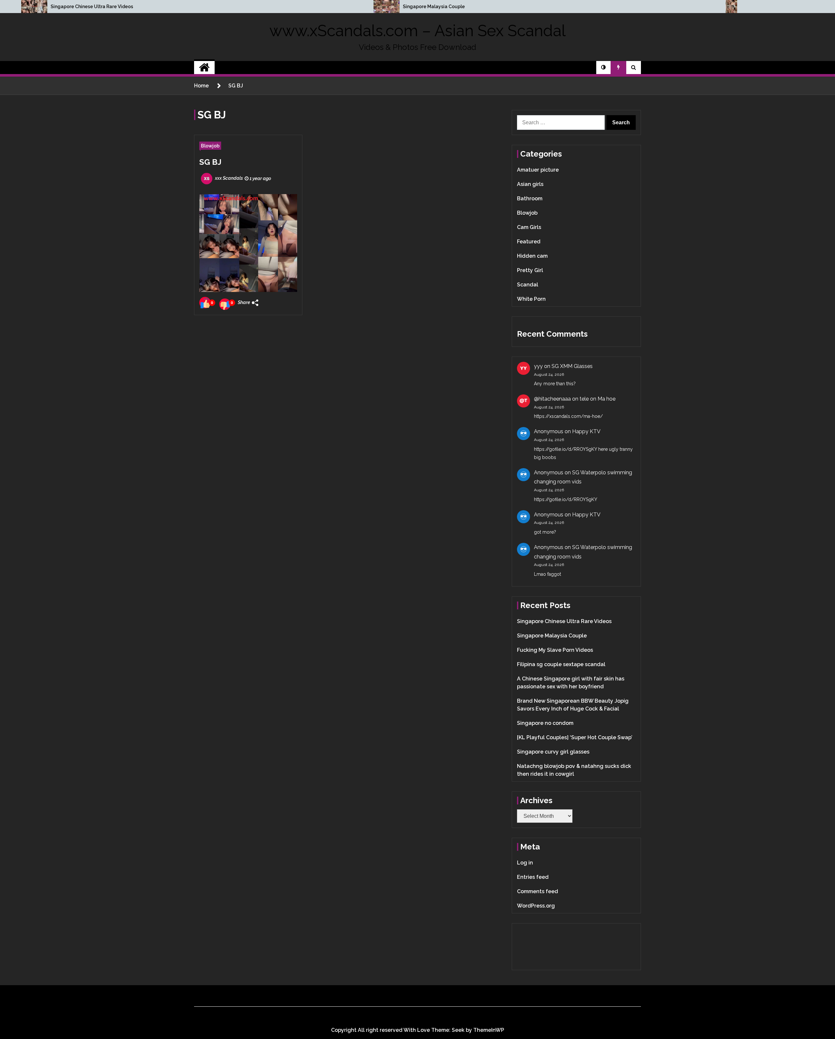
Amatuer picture (538, 170)
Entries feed (533, 877)
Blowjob (210, 145)
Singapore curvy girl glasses (553, 752)
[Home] (204, 67)
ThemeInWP (488, 1030)
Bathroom (529, 198)
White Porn (531, 299)
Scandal (527, 285)
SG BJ (210, 162)
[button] (603, 67)
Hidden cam (532, 256)
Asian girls (530, 184)
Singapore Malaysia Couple (434, 6)
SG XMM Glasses (572, 366)
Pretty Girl (530, 270)
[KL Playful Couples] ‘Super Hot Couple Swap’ (574, 737)
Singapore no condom (545, 723)
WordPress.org (536, 906)
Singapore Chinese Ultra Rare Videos (92, 6)
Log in (525, 863)
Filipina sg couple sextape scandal (561, 664)
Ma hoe (606, 399)
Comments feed (537, 891)
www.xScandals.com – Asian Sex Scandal (417, 31)
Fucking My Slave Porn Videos (555, 650)
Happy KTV (586, 431)
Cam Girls (529, 227)
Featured (528, 241)
